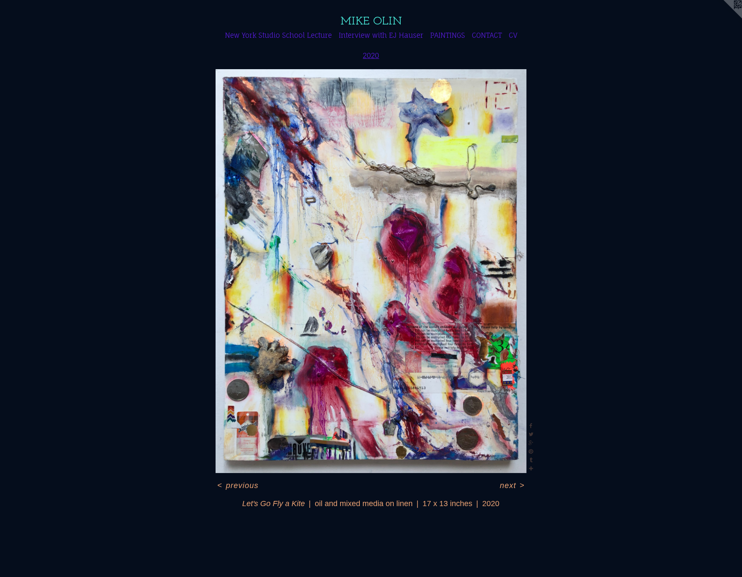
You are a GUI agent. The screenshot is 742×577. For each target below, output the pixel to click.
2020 (371, 55)
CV (513, 35)
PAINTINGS (447, 35)
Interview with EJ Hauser (381, 35)
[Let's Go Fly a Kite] (371, 271)
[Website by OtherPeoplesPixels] (725, 17)
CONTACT (487, 35)
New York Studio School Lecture (278, 35)
